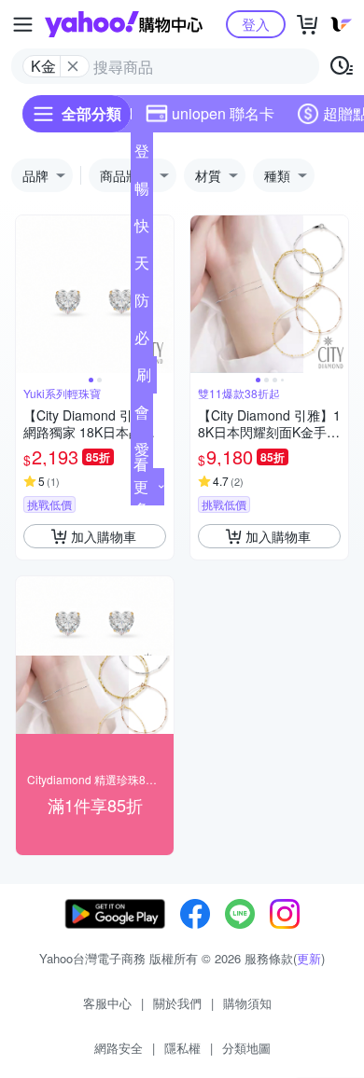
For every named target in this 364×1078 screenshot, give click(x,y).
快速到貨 (141, 229)
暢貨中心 (141, 192)
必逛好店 (141, 341)
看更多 (140, 486)
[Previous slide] (28, 294)
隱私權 (182, 1048)
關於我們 (177, 1003)
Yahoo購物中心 (124, 24)
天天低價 (141, 267)
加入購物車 (103, 536)
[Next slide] (161, 294)
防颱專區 (141, 304)
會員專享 (141, 416)
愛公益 (141, 453)
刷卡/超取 (143, 379)
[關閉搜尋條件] (72, 66)
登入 (256, 24)
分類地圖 (246, 1048)
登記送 (141, 155)
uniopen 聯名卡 (223, 113)
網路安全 (118, 1048)
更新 (309, 958)
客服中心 (107, 1003)
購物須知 (247, 1003)
